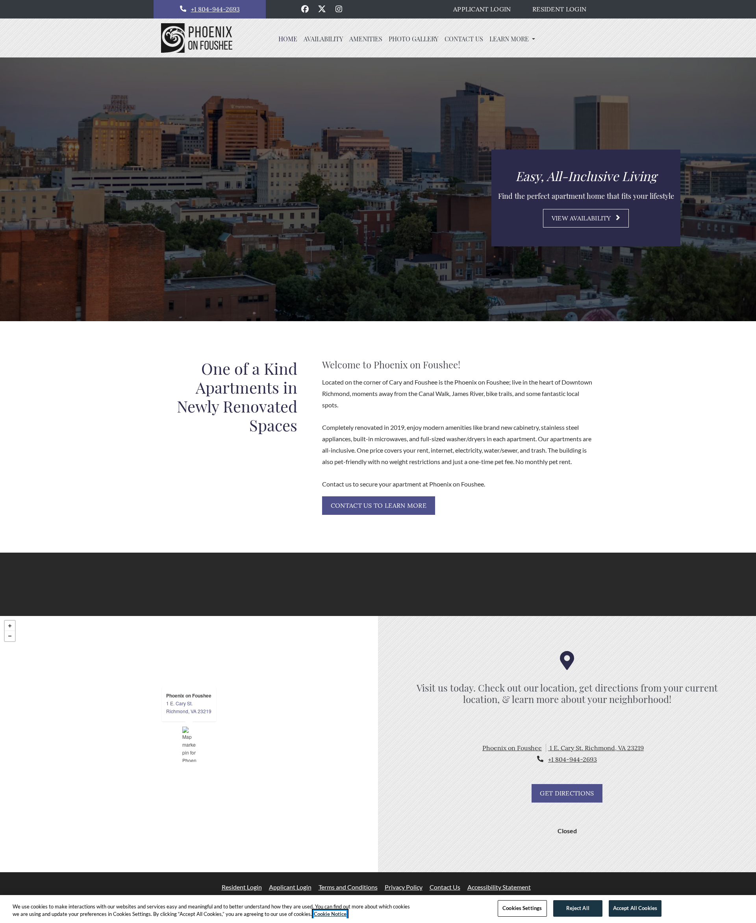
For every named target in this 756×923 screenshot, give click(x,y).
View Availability (582, 218)
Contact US (464, 39)
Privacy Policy (403, 887)
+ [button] (10, 626)
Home (287, 39)
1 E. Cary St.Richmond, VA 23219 (188, 707)
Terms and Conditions (348, 887)
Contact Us (445, 887)
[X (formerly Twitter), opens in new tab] (322, 9)
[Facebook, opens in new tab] (305, 9)
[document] (189, 744)
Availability (323, 39)
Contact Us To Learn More (378, 505)
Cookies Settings (522, 908)
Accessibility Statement (499, 887)
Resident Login (563, 9)
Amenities (365, 39)
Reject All (577, 908)
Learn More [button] (509, 39)
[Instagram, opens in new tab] (339, 9)
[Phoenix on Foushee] (189, 744)
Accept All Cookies (635, 908)
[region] (378, 909)
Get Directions (567, 793)
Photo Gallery (413, 39)
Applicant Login (486, 9)
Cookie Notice (330, 914)
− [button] (10, 636)
